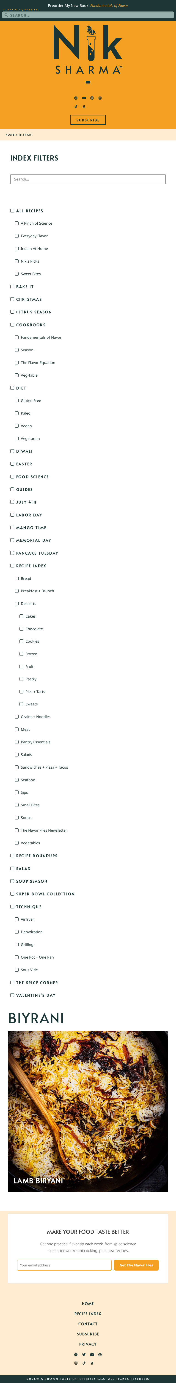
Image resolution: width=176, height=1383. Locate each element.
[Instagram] (100, 97)
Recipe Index (88, 1313)
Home (10, 134)
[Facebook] (76, 97)
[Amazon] (84, 106)
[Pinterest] (92, 97)
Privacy (88, 1343)
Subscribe (88, 1333)
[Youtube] (84, 97)
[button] (88, 82)
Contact (88, 1323)
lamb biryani (38, 1180)
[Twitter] (84, 1354)
